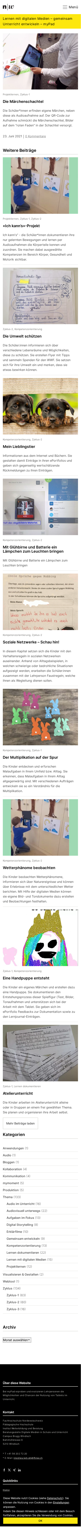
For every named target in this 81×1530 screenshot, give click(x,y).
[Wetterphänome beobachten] (37, 853)
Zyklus (7, 1288)
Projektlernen (16, 1266)
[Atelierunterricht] (37, 1070)
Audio (7, 1155)
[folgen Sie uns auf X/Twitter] (9, 1470)
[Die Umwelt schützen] (37, 321)
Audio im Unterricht (21, 1204)
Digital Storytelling (20, 1225)
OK (40, 1520)
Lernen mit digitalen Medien (26, 1259)
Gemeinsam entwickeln (23, 1238)
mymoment (11, 1183)
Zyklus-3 (13, 1309)
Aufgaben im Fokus (20, 1218)
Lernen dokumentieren (23, 1252)
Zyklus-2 (13, 1302)
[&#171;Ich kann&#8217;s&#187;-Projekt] (37, 211)
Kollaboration (12, 1169)
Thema (8, 1197)
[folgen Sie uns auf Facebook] (4, 1470)
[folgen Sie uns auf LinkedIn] (19, 1470)
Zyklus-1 (13, 1295)
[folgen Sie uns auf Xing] (14, 1470)
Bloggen (9, 1162)
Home (6, 1490)
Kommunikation (14, 1176)
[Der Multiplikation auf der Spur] (37, 742)
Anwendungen (13, 1148)
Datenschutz (55, 1498)
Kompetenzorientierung (24, 1245)
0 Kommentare (35, 136)
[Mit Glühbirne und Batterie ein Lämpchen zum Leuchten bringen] (37, 525)
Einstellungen (61, 1502)
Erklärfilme (14, 1232)
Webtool (9, 1281)
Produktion (11, 1190)
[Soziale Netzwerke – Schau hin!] (37, 630)
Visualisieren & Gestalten (21, 1274)
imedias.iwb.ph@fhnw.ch (28, 1458)
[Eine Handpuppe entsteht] (37, 966)
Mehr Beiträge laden (20, 1123)
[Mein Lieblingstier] (37, 427)
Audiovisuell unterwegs (23, 1211)
